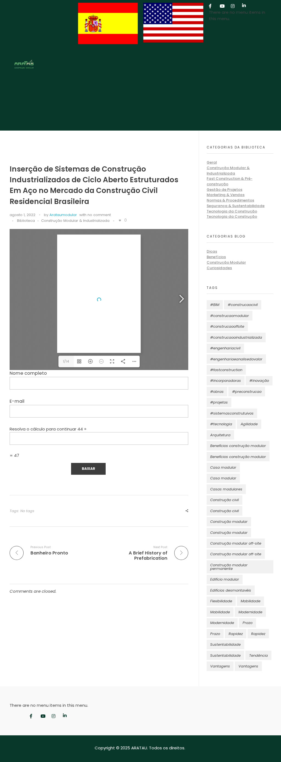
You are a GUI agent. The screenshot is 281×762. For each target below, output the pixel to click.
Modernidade (250, 612)
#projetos (219, 402)
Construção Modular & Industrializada (75, 220)
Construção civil (224, 500)
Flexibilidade (221, 601)
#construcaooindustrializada (236, 337)
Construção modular (229, 521)
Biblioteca (26, 220)
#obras (217, 391)
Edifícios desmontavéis (230, 590)
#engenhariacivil (225, 348)
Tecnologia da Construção (232, 211)
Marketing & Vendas (226, 194)
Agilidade (249, 424)
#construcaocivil (243, 304)
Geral (212, 162)
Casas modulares (226, 489)
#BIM (214, 304)
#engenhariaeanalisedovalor (236, 359)
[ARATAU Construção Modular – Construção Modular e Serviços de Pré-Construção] (42, 64)
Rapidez (236, 633)
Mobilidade (250, 601)
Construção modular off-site (235, 543)
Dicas (212, 251)
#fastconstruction (226, 369)
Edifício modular (224, 579)
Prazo (247, 622)
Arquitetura (220, 435)
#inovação (259, 380)
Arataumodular (63, 214)
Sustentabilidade (225, 644)
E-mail (17, 401)
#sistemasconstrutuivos (232, 413)
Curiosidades (219, 267)
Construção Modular (226, 262)
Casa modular (223, 467)
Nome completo (28, 373)
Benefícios (216, 256)
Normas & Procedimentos (230, 200)
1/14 (66, 361)
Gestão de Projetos (224, 189)
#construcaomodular (229, 315)
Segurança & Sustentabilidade (236, 205)
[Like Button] (120, 220)
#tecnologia (221, 424)
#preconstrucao (247, 391)
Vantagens (220, 666)
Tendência (258, 655)
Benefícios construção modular (238, 445)
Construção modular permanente (229, 566)
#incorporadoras (225, 380)
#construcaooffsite (227, 326)
